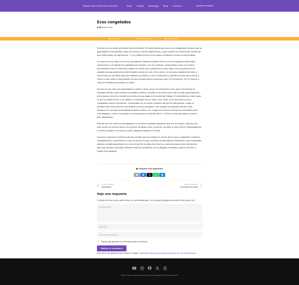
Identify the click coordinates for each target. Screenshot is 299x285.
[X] (157, 268)
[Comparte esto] (143, 175)
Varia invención (172, 39)
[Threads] (165, 268)
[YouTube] (134, 268)
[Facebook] (150, 268)
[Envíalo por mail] (137, 175)
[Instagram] (142, 268)
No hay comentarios (146, 39)
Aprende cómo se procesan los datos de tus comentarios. (168, 253)
